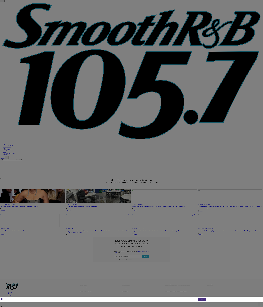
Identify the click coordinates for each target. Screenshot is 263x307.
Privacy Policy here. (73, 298)
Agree (202, 299)
